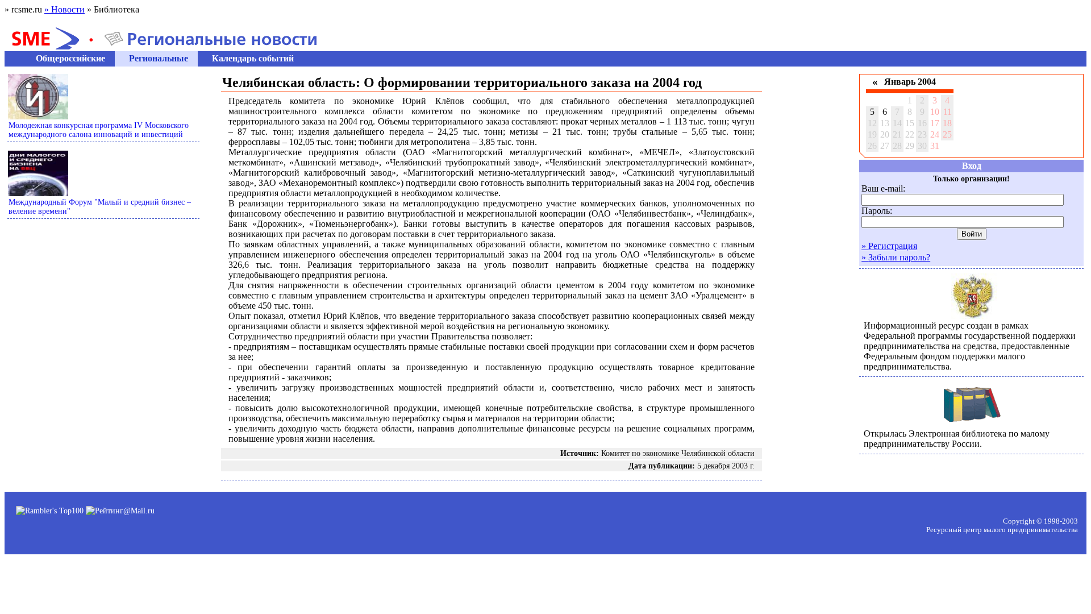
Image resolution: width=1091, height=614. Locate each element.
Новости (64, 9)
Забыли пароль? (895, 257)
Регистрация (889, 246)
